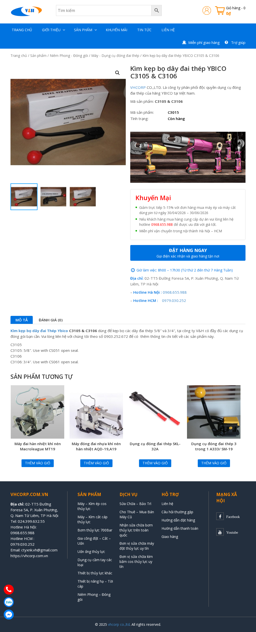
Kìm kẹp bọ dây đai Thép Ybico (39, 330)
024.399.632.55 (31, 521)
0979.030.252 (174, 300)
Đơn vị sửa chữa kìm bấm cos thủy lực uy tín (136, 561)
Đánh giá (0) (50, 319)
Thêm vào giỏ (37, 463)
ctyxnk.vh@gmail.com (39, 549)
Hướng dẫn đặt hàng (178, 520)
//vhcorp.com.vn (34, 555)
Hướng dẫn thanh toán (180, 528)
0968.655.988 (162, 224)
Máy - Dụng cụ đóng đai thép (115, 55)
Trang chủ (22, 29)
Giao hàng (170, 536)
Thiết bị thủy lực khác (95, 573)
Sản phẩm (83, 29)
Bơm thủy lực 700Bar (95, 530)
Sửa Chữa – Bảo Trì (135, 503)
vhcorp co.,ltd (119, 624)
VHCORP (138, 87)
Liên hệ (168, 29)
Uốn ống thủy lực (92, 551)
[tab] (21, 320)
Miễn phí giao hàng (204, 42)
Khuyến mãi (116, 29)
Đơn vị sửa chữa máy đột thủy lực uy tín (137, 546)
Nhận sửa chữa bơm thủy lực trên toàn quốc (136, 530)
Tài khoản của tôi (206, 10)
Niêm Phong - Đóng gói (69, 55)
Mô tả (22, 319)
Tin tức (144, 29)
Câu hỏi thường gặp (177, 511)
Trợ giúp (238, 42)
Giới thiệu (51, 29)
